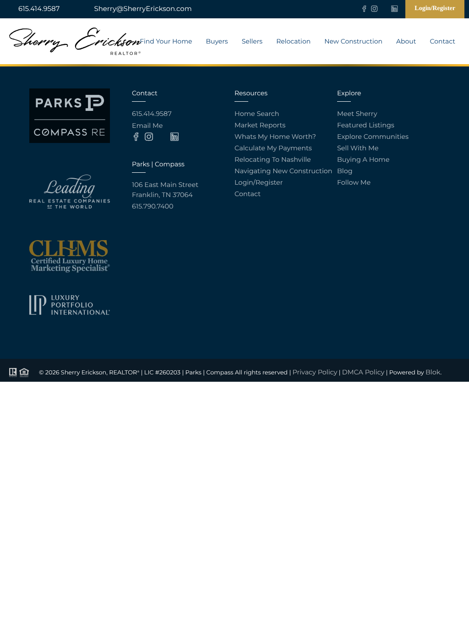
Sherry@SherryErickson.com (142, 8)
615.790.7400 (153, 206)
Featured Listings (365, 125)
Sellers (252, 41)
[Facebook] (364, 8)
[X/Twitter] (384, 8)
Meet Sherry (357, 114)
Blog (345, 171)
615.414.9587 (39, 8)
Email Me (147, 125)
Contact (442, 41)
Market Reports (259, 125)
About (406, 41)
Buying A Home (363, 159)
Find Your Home (166, 41)
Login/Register (434, 8)
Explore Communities (373, 136)
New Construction (353, 41)
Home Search (256, 114)
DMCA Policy (363, 372)
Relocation (293, 41)
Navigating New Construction (283, 171)
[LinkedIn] (394, 8)
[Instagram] (374, 8)
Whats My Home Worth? (275, 136)
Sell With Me (357, 148)
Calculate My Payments (273, 148)
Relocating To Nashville (272, 159)
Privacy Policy (315, 372)
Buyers (217, 41)
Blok (432, 372)
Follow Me (354, 182)
